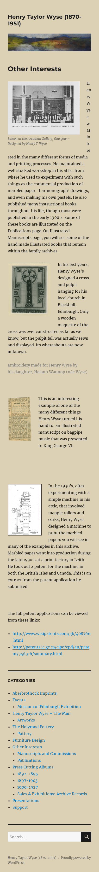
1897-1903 (27, 780)
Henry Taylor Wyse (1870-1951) (32, 858)
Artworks (26, 720)
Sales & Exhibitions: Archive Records (52, 793)
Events (18, 700)
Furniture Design (28, 740)
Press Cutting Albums (32, 767)
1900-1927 (27, 787)
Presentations (25, 800)
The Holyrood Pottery (33, 726)
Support (20, 807)
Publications (29, 760)
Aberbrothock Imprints (34, 693)
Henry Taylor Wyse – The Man (41, 713)
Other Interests (27, 746)
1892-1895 (27, 773)
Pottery (24, 733)
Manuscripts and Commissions (46, 753)
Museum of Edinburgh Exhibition (49, 706)
